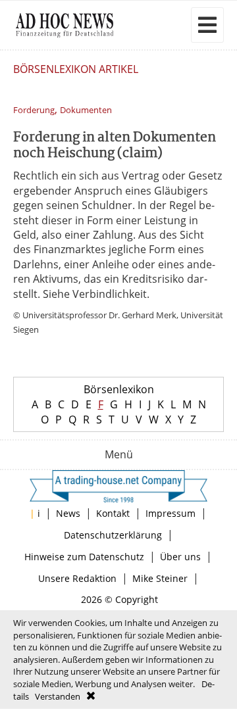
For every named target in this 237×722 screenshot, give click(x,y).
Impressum (170, 513)
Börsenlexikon (119, 389)
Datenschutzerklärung (113, 535)
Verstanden (57, 696)
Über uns (180, 556)
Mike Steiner (160, 578)
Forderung (34, 110)
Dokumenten (86, 110)
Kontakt (113, 513)
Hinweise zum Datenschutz (84, 556)
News (68, 513)
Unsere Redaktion (77, 578)
